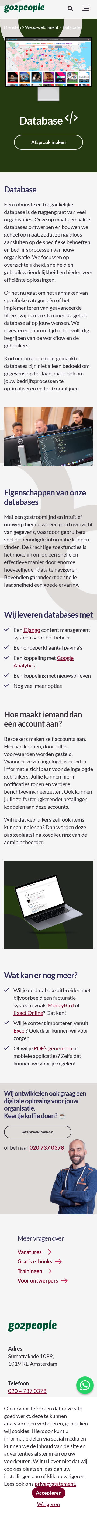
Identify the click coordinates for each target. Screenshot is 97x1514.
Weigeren (48, 1504)
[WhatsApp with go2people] (85, 1385)
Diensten (12, 27)
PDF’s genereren (53, 1048)
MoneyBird (61, 1005)
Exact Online (28, 1012)
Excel (19, 1030)
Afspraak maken (48, 142)
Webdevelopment (41, 27)
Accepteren (48, 1493)
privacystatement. (55, 1483)
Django (31, 629)
